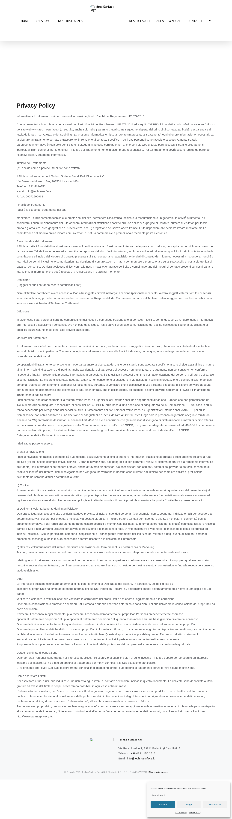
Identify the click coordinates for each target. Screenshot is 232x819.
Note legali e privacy (158, 772)
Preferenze (215, 804)
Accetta (163, 804)
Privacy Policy (195, 812)
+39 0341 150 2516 (143, 753)
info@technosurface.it (141, 758)
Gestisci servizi (158, 795)
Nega (189, 804)
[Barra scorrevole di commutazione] (209, 20)
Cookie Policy (181, 812)
